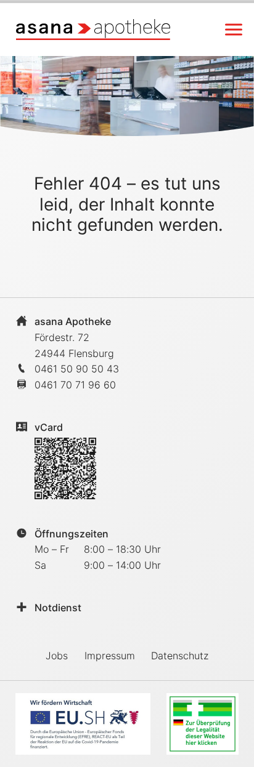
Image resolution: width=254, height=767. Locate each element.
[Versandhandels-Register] (202, 724)
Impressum (109, 655)
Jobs (57, 655)
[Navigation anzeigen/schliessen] (234, 29)
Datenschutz (179, 655)
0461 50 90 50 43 (77, 369)
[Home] (93, 29)
